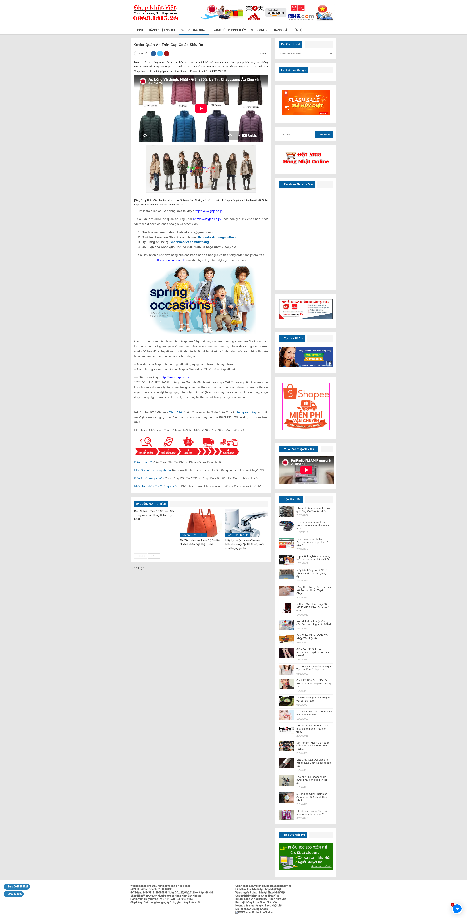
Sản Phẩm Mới (292, 499)
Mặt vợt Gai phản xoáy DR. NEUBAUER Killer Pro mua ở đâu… (313, 607)
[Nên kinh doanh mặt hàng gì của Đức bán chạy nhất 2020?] (286, 625)
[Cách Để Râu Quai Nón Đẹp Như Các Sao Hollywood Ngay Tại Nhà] (286, 684)
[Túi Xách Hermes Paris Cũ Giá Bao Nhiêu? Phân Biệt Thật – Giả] (201, 523)
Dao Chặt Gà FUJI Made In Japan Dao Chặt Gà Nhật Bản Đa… (313, 762)
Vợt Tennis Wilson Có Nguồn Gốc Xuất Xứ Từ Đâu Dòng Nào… (312, 745)
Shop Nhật (176, 412)
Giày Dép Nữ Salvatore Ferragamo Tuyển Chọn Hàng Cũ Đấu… (313, 652)
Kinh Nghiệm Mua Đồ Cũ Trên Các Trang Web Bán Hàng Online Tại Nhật (154, 515)
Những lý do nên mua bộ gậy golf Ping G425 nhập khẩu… (313, 509)
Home (140, 30)
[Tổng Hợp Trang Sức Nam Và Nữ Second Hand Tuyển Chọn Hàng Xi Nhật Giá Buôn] (286, 591)
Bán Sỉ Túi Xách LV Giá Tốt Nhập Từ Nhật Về (312, 637)
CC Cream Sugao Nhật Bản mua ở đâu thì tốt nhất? (312, 813)
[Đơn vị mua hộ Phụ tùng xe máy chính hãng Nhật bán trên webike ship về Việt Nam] (286, 729)
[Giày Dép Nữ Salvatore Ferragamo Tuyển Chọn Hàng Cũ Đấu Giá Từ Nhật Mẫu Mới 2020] (286, 653)
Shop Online (260, 30)
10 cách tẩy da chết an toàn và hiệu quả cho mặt (314, 713)
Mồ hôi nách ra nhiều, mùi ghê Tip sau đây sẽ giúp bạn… (314, 668)
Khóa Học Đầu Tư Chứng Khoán (156, 486)
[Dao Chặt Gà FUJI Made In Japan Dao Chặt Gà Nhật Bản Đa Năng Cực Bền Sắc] (286, 763)
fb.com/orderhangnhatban (217, 237)
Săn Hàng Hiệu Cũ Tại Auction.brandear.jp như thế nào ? (312, 542)
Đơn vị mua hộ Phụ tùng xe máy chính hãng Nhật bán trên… (312, 728)
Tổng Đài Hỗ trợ (293, 338)
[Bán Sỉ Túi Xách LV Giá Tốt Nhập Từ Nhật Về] (286, 639)
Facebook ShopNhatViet (298, 184)
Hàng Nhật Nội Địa (162, 30)
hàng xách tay (246, 412)
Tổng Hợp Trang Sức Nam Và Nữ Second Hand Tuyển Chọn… (313, 590)
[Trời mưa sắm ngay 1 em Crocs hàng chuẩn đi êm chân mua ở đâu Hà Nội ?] (286, 526)
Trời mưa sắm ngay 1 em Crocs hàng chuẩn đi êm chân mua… (313, 525)
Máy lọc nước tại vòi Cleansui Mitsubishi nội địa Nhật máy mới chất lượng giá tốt (244, 544)
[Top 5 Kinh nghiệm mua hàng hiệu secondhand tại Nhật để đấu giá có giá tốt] (286, 560)
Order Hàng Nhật (194, 30)
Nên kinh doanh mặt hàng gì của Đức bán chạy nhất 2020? (313, 623)
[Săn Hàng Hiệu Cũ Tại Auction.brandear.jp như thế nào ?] (286, 543)
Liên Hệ (297, 30)
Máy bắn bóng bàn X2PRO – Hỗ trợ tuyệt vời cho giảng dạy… (313, 573)
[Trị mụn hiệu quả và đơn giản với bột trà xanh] (286, 701)
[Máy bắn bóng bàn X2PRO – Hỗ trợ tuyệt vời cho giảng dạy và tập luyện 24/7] (286, 574)
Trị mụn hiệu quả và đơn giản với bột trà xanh (313, 699)
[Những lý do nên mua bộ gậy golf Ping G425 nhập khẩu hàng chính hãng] (286, 511)
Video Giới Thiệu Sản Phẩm (300, 449)
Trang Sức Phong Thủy (229, 30)
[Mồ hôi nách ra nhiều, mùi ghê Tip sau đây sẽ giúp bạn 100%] (286, 670)
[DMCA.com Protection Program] (254, 912)
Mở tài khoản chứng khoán (152, 470)
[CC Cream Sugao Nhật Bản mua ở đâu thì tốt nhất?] (286, 815)
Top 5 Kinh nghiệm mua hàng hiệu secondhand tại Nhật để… (314, 558)
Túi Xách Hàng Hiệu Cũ (194, 535)
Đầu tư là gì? (143, 462)
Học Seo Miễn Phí (294, 834)
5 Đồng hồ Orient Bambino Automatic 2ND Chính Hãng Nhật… (312, 796)
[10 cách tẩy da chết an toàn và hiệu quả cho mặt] (286, 715)
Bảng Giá (280, 30)
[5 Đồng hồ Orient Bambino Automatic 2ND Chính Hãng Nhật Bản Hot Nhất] (286, 797)
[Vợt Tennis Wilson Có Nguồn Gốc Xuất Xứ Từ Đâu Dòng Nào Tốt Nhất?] (286, 746)
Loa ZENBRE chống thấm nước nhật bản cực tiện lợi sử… (311, 779)
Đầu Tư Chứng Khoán (149, 478)
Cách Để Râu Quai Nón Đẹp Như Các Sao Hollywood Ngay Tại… (313, 683)
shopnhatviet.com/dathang (189, 242)
